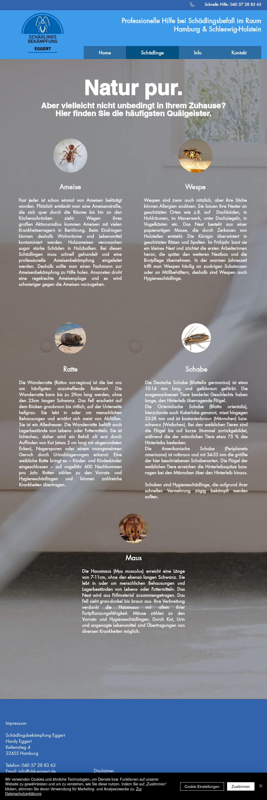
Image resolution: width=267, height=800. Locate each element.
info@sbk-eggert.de (37, 771)
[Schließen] (261, 786)
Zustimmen (241, 786)
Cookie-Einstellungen (202, 786)
